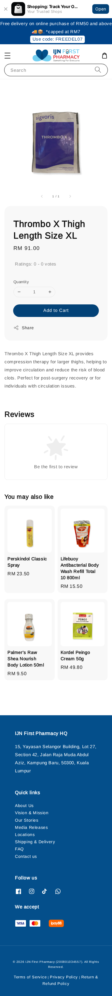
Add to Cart (56, 310)
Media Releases (31, 827)
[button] (7, 55)
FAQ (19, 848)
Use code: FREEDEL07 (57, 39)
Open (100, 8)
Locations (25, 834)
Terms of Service (30, 977)
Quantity (21, 282)
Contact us (26, 856)
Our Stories (27, 820)
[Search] (98, 70)
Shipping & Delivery (35, 841)
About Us (24, 805)
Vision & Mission (32, 812)
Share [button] (28, 327)
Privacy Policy (64, 977)
